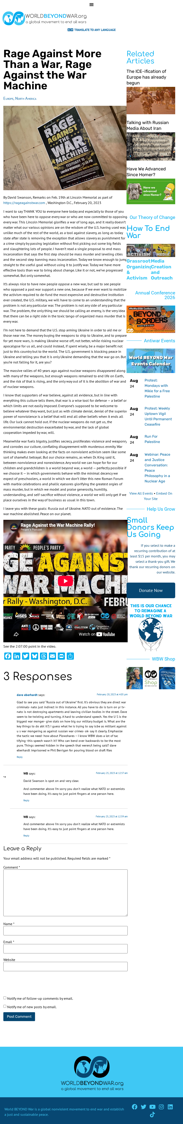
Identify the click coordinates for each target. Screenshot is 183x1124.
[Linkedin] (170, 1107)
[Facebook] (135, 1107)
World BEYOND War (19, 1109)
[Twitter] (144, 1107)
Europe (8, 98)
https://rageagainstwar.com (24, 202)
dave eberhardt (27, 695)
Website (9, 959)
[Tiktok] (152, 1114)
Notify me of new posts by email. (31, 1007)
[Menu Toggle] (91, 4)
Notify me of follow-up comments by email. (40, 998)
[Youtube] (152, 1107)
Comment (11, 867)
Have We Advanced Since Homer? (146, 171)
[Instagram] (161, 1107)
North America (25, 98)
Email (8, 942)
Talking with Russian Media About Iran (148, 125)
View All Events (141, 493)
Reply (20, 757)
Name (9, 924)
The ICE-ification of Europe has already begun (146, 77)
